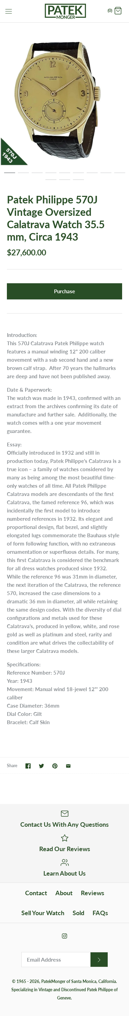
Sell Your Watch (42, 913)
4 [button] (50, 175)
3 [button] (37, 175)
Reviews (92, 893)
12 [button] (78, 182)
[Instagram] (64, 936)
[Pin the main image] (54, 766)
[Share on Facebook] (28, 766)
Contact (36, 893)
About (64, 893)
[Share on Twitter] (41, 766)
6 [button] (78, 175)
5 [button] (64, 175)
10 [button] (50, 182)
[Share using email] (68, 766)
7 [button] (92, 175)
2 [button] (23, 175)
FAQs (100, 913)
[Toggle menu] (8, 10)
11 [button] (64, 182)
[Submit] (99, 959)
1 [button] (9, 175)
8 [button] (106, 175)
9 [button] (119, 175)
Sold (78, 913)
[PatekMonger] (64, 11)
